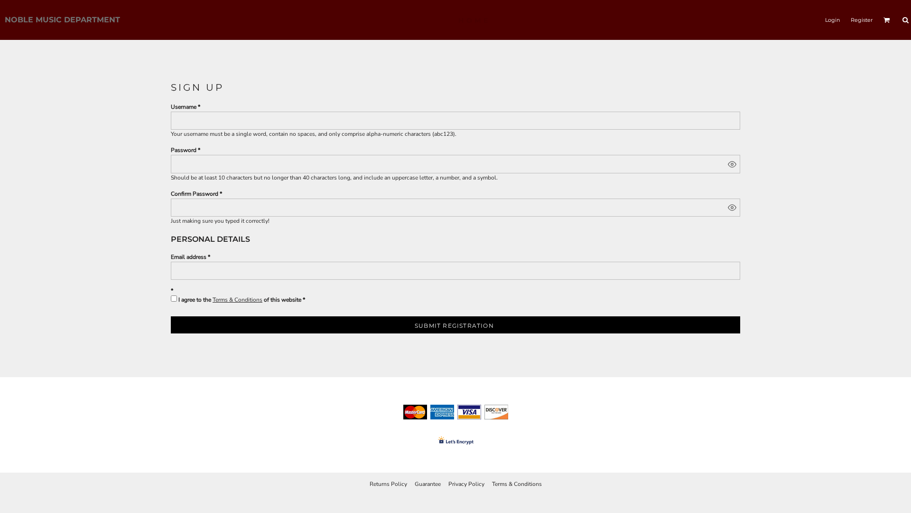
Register (862, 20)
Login (832, 20)
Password (183, 150)
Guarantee (428, 484)
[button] (886, 20)
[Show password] (732, 164)
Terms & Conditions (237, 300)
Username (183, 107)
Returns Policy (388, 484)
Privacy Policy (466, 484)
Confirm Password (194, 194)
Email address (188, 257)
